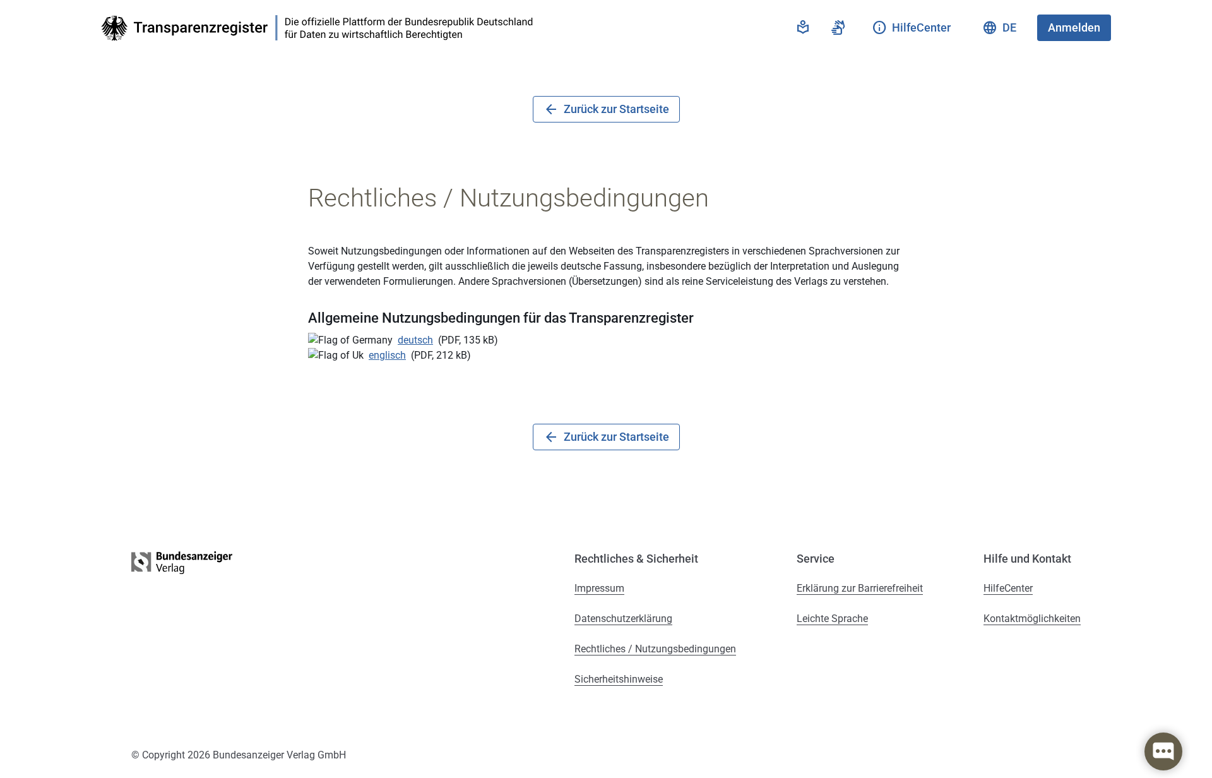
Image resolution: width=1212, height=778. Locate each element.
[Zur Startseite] (320, 28)
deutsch (415, 340)
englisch (387, 355)
